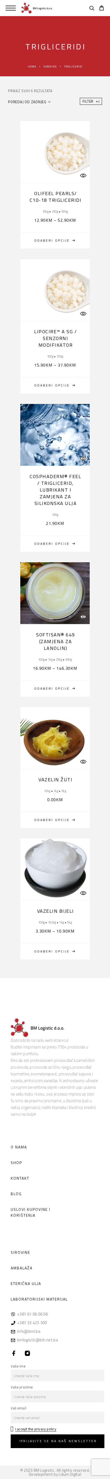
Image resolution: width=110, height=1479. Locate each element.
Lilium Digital (70, 1474)
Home (32, 67)
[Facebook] (14, 1354)
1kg (50, 659)
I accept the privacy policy (35, 1429)
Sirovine (50, 67)
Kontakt (20, 1178)
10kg (47, 791)
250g (55, 211)
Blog (16, 1194)
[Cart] (101, 8)
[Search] (92, 9)
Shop (16, 1162)
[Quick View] (83, 175)
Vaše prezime (22, 1387)
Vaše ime (18, 1366)
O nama (19, 1147)
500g (64, 211)
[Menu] (10, 8)
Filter (88, 101)
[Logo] (36, 8)
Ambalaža (22, 1268)
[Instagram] (27, 1354)
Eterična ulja (26, 1283)
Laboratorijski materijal (39, 1299)
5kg (63, 791)
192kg (52, 922)
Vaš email (18, 1408)
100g (45, 211)
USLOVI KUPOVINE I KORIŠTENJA (30, 1212)
